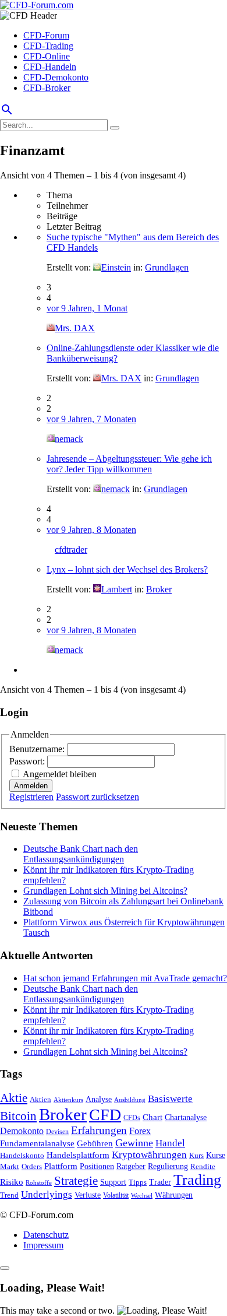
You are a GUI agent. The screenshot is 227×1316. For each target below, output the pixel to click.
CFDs (131, 1118)
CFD (105, 1115)
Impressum (43, 1245)
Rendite (202, 1166)
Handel (170, 1143)
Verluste (88, 1194)
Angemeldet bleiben (60, 774)
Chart (152, 1117)
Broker (159, 589)
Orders (32, 1166)
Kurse (215, 1155)
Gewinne (134, 1143)
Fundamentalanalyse (37, 1143)
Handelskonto (22, 1155)
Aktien (40, 1099)
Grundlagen (167, 267)
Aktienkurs (68, 1100)
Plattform (60, 1166)
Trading (197, 1179)
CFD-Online (46, 56)
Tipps (138, 1182)
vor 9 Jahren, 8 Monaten (91, 530)
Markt (9, 1167)
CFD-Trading (48, 46)
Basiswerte (170, 1098)
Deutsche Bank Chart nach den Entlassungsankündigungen (80, 854)
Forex (140, 1131)
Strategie (76, 1181)
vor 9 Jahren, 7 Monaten (91, 419)
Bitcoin (18, 1116)
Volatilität (116, 1195)
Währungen (174, 1195)
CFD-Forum (46, 35)
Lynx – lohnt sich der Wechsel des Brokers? (127, 569)
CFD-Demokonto (55, 77)
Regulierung (168, 1166)
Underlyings (46, 1194)
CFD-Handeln (49, 67)
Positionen (97, 1166)
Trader (160, 1182)
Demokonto (22, 1131)
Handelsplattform (78, 1155)
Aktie (13, 1098)
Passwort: (28, 761)
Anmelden (31, 785)
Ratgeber (131, 1166)
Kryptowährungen (149, 1154)
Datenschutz (46, 1235)
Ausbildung (130, 1100)
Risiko (11, 1182)
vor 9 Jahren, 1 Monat (87, 308)
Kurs (196, 1155)
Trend (9, 1195)
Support (113, 1182)
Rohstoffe (39, 1182)
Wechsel (141, 1195)
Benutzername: (38, 749)
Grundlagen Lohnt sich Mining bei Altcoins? (105, 891)
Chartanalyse (186, 1117)
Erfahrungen (99, 1130)
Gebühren (95, 1143)
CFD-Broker (46, 88)
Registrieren (31, 797)
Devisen (57, 1132)
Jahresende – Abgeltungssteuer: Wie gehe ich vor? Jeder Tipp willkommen (129, 464)
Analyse (99, 1099)
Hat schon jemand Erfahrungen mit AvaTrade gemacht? (125, 978)
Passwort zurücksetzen (97, 797)
